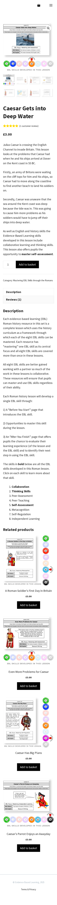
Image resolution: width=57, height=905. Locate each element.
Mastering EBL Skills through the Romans (33, 280)
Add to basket (27, 264)
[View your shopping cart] (39, 5)
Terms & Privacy (28, 889)
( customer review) (28, 126)
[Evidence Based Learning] (6, 5)
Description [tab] (13, 292)
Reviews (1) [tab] (13, 299)
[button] (48, 28)
